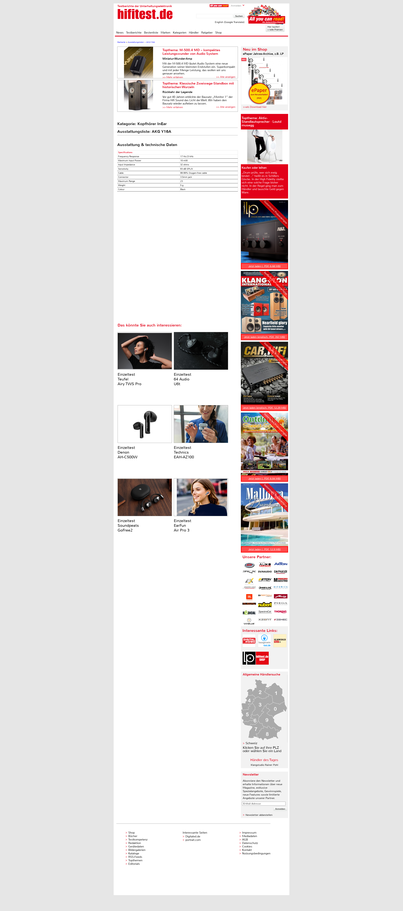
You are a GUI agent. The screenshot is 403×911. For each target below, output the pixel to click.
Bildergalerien (136, 850)
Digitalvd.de (192, 836)
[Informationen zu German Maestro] (280, 581)
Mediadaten (249, 836)
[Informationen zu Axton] (280, 565)
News (120, 32)
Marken (165, 32)
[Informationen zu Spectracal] (265, 613)
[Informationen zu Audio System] (265, 565)
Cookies (247, 846)
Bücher (132, 836)
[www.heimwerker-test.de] (280, 650)
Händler (194, 32)
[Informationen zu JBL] (249, 597)
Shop (218, 32)
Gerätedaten (136, 846)
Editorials (134, 864)
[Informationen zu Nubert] (265, 605)
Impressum (249, 833)
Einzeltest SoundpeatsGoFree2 (128, 525)
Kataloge (133, 853)
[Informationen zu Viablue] (249, 621)
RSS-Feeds (135, 857)
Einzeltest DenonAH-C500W (127, 452)
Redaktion (134, 843)
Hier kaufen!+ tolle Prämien (275, 28)
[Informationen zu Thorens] (280, 613)
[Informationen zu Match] (265, 597)
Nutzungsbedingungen (256, 853)
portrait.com (193, 840)
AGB (245, 839)
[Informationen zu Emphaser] (280, 573)
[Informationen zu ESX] (249, 581)
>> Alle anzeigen (225, 77)
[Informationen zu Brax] (249, 573)
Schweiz (251, 743)
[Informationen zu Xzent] (265, 621)
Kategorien (179, 32)
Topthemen (135, 860)
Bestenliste (151, 32)
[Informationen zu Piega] (280, 605)
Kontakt (247, 850)
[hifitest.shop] (262, 667)
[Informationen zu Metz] (280, 597)
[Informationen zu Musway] (249, 605)
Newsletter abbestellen (259, 815)
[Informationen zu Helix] (265, 589)
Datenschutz (250, 843)
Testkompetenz (138, 839)
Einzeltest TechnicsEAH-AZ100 (184, 452)
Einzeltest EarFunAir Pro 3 (182, 525)
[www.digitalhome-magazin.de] (249, 650)
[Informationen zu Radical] (249, 613)
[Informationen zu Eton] (265, 581)
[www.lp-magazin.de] (249, 667)
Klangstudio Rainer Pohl (264, 765)
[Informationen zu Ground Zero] (249, 589)
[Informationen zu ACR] (249, 565)
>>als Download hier (255, 107)
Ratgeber (207, 32)
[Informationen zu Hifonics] (280, 589)
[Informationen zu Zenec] (280, 621)
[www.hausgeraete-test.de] (264, 650)
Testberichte (134, 32)
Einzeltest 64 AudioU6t (182, 379)
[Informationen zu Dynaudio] (265, 573)
